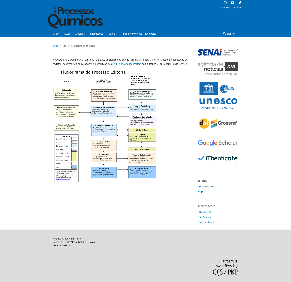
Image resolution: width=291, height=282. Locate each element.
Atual (67, 33)
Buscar (231, 33)
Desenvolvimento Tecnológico (140, 33)
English (201, 191)
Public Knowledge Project (127, 63)
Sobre (112, 33)
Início (55, 45)
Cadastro (225, 7)
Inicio (56, 33)
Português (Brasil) (207, 186)
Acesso (237, 7)
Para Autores (204, 216)
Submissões (96, 33)
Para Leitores (204, 211)
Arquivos (80, 33)
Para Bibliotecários (207, 221)
